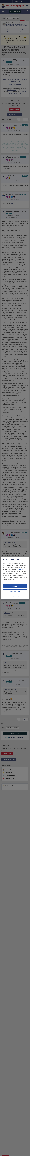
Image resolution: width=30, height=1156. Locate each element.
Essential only (15, 591)
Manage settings (15, 596)
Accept (15, 586)
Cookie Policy (22, 569)
